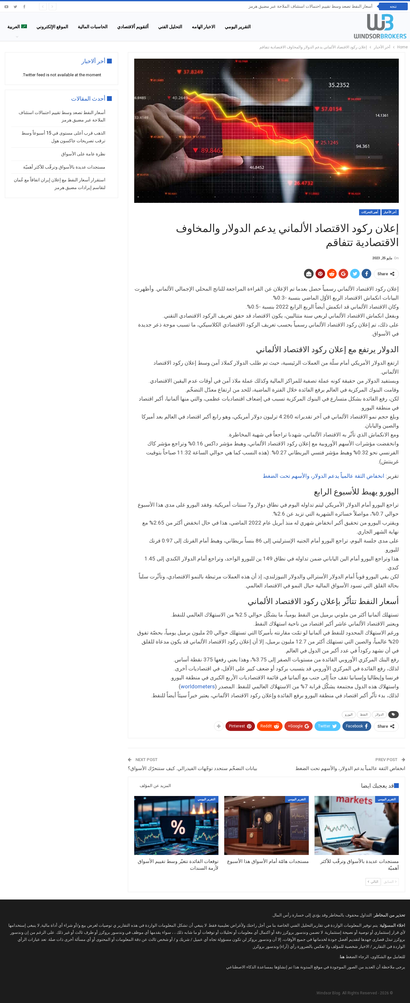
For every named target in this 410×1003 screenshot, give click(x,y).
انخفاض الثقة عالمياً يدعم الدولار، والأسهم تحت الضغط (324, 476)
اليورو (349, 714)
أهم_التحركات (369, 212)
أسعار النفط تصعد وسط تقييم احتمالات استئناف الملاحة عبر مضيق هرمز (311, 6)
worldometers (198, 686)
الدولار (379, 714)
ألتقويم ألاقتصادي (133, 26)
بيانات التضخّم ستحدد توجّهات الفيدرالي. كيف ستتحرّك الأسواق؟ (192, 768)
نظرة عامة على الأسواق (83, 153)
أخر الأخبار (390, 212)
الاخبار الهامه (203, 26)
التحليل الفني (170, 26)
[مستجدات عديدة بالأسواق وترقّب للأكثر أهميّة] (357, 825)
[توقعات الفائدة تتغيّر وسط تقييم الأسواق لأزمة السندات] (176, 825)
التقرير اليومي (238, 26)
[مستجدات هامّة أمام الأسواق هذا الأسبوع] (266, 825)
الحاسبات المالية (93, 26)
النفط (364, 714)
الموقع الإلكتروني (52, 26)
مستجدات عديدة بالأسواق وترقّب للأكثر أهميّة (64, 167)
